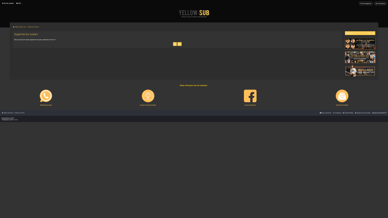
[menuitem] (19, 3)
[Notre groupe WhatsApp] (46, 96)
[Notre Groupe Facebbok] (148, 96)
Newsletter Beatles (342, 105)
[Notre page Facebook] (250, 96)
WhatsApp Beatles (46, 105)
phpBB (11, 118)
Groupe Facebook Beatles (148, 105)
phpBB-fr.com (13, 120)
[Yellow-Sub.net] (194, 13)
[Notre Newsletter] (342, 96)
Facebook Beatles (250, 105)
